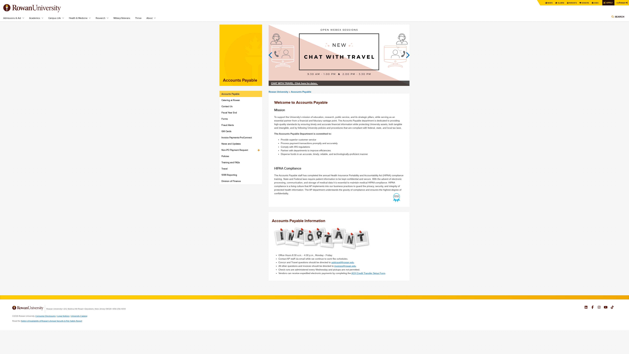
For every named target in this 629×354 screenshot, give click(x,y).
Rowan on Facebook (593, 307)
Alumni (561, 3)
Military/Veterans (122, 18)
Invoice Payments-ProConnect (236, 137)
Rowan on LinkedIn (586, 307)
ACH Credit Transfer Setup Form (368, 273)
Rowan (620, 2)
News (550, 3)
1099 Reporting (229, 175)
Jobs (596, 3)
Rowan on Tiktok (612, 307)
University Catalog (79, 316)
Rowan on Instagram (599, 307)
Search (619, 16)
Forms (224, 118)
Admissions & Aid (12, 18)
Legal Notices (63, 316)
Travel (224, 168)
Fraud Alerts (227, 125)
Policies (225, 156)
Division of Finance (231, 181)
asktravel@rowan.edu (342, 262)
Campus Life (54, 18)
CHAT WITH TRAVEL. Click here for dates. (294, 83)
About (149, 18)
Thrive (138, 18)
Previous (272, 55)
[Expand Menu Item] (258, 149)
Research (100, 18)
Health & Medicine (78, 18)
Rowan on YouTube (606, 307)
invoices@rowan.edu (345, 266)
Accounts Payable (301, 91)
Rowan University (36, 8)
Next (406, 55)
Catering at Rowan (230, 100)
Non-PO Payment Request (234, 150)
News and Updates (231, 143)
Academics (34, 18)
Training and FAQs (230, 162)
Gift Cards (226, 131)
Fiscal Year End (229, 112)
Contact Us (227, 106)
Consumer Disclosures (45, 316)
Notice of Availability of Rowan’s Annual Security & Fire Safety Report (51, 321)
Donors (585, 3)
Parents (573, 3)
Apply (609, 3)
